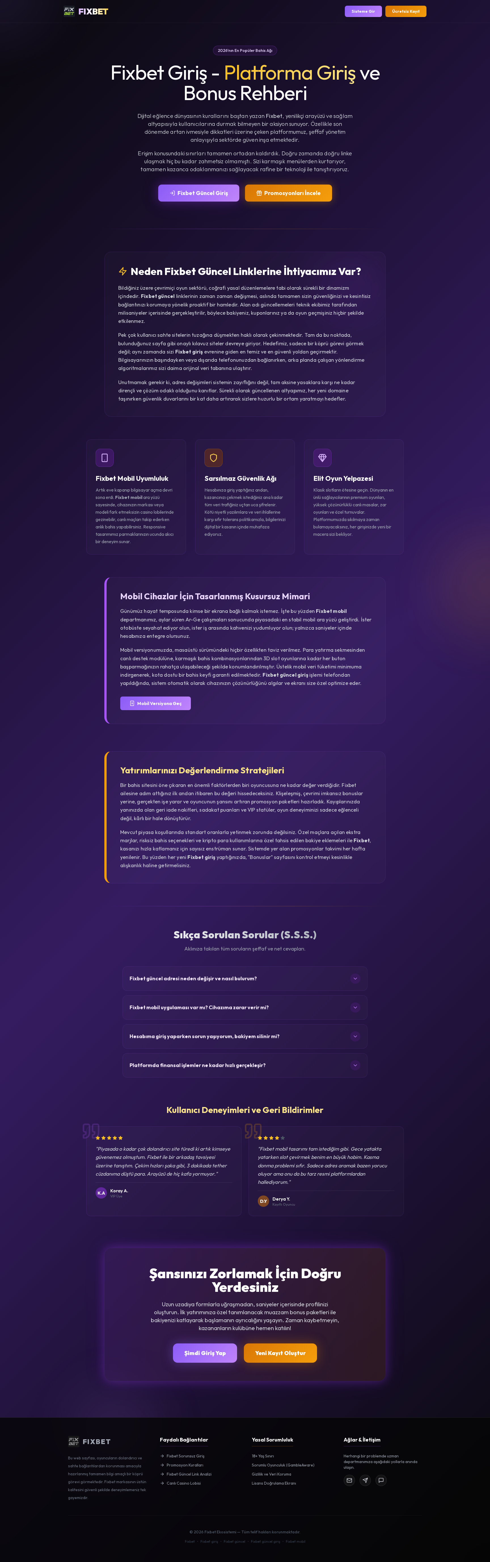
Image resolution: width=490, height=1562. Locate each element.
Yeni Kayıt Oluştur (280, 1352)
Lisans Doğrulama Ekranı (274, 1483)
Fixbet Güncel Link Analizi (189, 1474)
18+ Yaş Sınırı (263, 1456)
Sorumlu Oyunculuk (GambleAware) (283, 1465)
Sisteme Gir (363, 11)
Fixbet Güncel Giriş (203, 192)
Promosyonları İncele (292, 192)
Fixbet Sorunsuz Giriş (185, 1456)
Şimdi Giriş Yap (205, 1352)
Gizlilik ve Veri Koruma (271, 1474)
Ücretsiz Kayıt (406, 11)
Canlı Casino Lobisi (184, 1483)
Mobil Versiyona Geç (159, 703)
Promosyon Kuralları (185, 1465)
